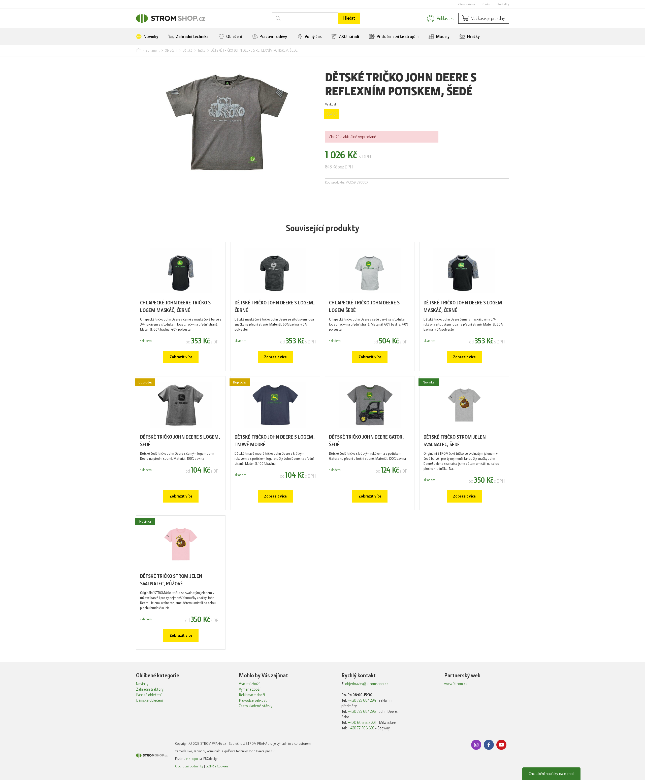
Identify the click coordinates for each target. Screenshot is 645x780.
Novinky (150, 36)
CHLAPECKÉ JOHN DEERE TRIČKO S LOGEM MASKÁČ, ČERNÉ (175, 306)
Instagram (476, 745)
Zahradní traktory (150, 689)
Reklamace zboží (252, 695)
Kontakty (503, 4)
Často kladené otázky (255, 706)
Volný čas (312, 36)
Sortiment (152, 50)
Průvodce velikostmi (254, 700)
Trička (201, 50)
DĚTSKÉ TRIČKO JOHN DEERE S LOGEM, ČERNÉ (275, 306)
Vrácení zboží (249, 684)
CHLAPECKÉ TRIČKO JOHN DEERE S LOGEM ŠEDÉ (364, 306)
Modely (442, 36)
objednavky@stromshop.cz (366, 684)
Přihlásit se (446, 18)
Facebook (489, 745)
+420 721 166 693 (361, 728)
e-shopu (192, 759)
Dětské (187, 50)
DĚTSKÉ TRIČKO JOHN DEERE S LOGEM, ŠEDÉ (180, 440)
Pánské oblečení (149, 695)
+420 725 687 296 (362, 711)
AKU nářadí (348, 36)
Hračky (473, 36)
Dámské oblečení (149, 700)
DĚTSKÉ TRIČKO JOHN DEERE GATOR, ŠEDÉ (366, 440)
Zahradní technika (192, 36)
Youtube (501, 745)
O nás (486, 4)
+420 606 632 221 (362, 722)
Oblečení (233, 36)
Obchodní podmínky (189, 766)
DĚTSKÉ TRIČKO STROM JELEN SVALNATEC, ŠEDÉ (455, 440)
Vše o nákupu (466, 4)
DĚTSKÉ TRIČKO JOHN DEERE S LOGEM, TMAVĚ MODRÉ (275, 440)
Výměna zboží (249, 689)
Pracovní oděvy (273, 36)
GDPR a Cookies (217, 766)
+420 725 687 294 (362, 700)
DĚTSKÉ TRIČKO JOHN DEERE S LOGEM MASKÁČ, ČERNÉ (463, 306)
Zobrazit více (181, 357)
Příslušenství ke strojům (397, 36)
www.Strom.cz (455, 684)
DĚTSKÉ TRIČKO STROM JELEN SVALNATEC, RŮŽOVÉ (171, 580)
